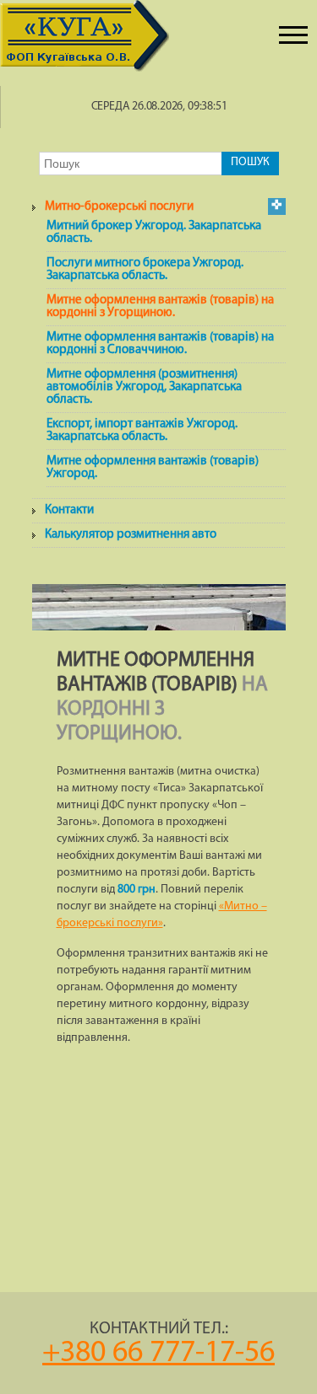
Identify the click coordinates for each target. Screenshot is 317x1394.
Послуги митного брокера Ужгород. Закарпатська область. (144, 269)
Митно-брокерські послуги (119, 207)
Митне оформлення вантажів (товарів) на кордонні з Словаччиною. (160, 344)
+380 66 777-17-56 (158, 1353)
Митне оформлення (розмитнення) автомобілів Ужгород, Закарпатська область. (144, 387)
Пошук (250, 162)
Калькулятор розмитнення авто (130, 534)
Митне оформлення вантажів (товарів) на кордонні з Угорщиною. (160, 306)
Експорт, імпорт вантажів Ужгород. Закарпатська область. (142, 430)
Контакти (69, 510)
